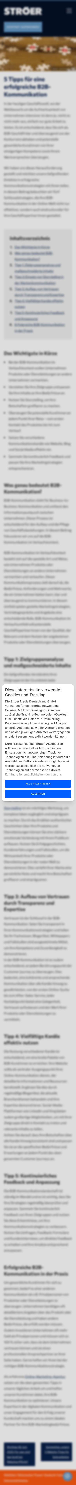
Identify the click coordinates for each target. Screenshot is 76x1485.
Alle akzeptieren (38, 783)
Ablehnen (38, 793)
